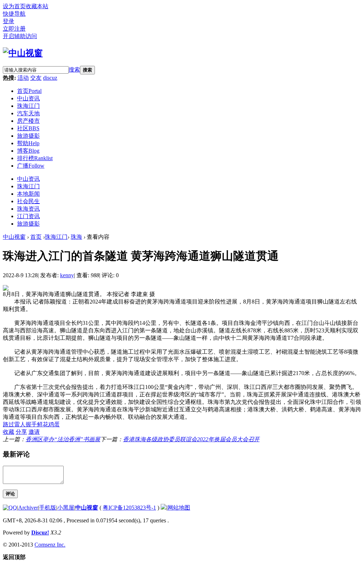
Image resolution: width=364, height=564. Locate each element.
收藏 (8, 432)
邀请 (34, 432)
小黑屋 (65, 508)
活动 (23, 78)
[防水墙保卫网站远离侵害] (163, 508)
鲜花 (42, 424)
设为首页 (14, 6)
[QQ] (10, 508)
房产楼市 (28, 121)
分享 (21, 432)
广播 (30, 166)
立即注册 (14, 29)
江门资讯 (28, 216)
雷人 (20, 424)
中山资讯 (28, 98)
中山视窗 (14, 237)
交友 (36, 78)
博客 (28, 151)
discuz (50, 78)
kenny (67, 275)
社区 (28, 128)
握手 (31, 424)
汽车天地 (28, 113)
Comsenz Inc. (49, 545)
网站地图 (178, 508)
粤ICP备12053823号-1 (129, 508)
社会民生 (28, 201)
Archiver (28, 508)
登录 (8, 21)
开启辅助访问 (20, 36)
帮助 (28, 143)
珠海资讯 (28, 209)
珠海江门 (28, 106)
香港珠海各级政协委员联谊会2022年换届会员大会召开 (191, 439)
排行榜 (35, 158)
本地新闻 (28, 194)
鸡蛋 (54, 424)
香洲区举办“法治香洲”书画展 (63, 439)
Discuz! (40, 532)
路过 (8, 424)
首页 (29, 91)
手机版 (47, 508)
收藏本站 (37, 6)
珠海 (76, 237)
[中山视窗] (23, 53)
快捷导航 (14, 14)
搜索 (74, 70)
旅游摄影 (28, 136)
